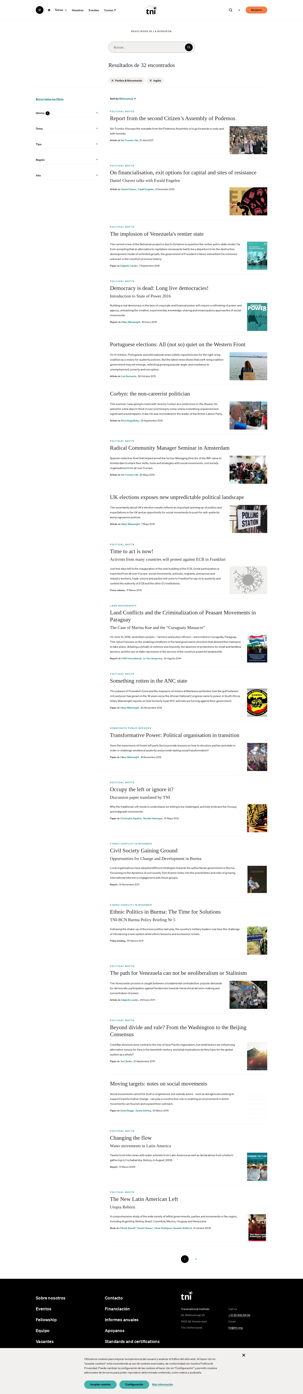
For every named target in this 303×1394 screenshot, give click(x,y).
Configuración (134, 1384)
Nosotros (77, 10)
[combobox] (151, 47)
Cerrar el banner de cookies (244, 1355)
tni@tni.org (235, 1327)
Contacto (114, 1297)
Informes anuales (122, 1319)
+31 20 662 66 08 (239, 1315)
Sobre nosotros (51, 1297)
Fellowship (46, 1319)
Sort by (114, 98)
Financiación (117, 1308)
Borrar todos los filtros (49, 99)
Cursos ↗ (110, 10)
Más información (162, 1384)
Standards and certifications (132, 1341)
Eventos (94, 10)
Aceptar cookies (100, 1384)
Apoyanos (256, 9)
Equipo (42, 1330)
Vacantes (45, 1341)
